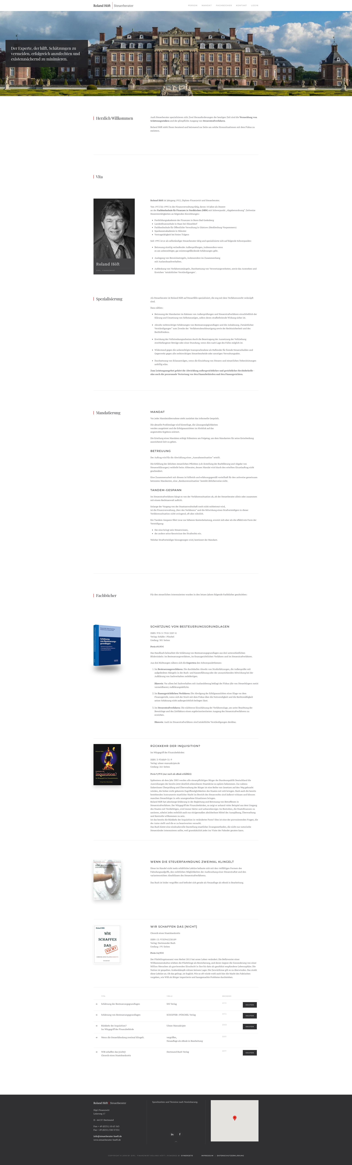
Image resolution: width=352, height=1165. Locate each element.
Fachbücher (224, 5)
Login (254, 5)
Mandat (207, 5)
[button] (235, 1118)
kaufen (250, 1005)
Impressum (207, 1156)
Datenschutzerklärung (230, 1156)
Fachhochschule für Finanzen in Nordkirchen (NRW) (182, 210)
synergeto (187, 1156)
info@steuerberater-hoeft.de (108, 1136)
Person (193, 5)
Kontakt (241, 5)
